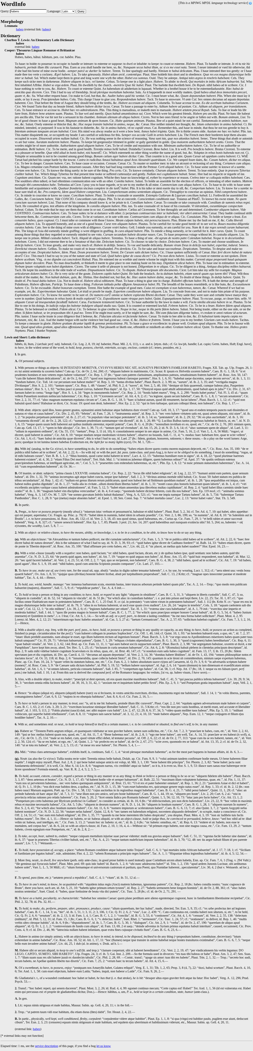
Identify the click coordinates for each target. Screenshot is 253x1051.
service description (46, 1046)
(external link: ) (33, 29)
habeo (20, 29)
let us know (103, 1046)
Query (80, 11)
